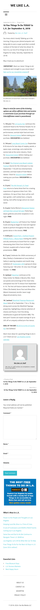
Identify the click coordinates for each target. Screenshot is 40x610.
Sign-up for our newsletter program (15, 72)
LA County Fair (20, 124)
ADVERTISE (20, 591)
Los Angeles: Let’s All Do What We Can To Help (19, 541)
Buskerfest (15, 222)
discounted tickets (12, 155)
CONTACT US (20, 586)
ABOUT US (20, 582)
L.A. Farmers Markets (13, 566)
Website (6, 463)
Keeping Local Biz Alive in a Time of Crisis (17, 524)
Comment (7, 413)
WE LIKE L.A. (20, 5)
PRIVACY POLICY (20, 595)
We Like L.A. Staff (21, 33)
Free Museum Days (12, 563)
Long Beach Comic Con (20, 143)
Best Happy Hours (12, 569)
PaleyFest (15, 275)
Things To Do (20, 22)
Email (5, 453)
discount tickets (15, 135)
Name (6, 444)
